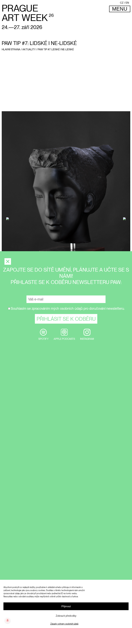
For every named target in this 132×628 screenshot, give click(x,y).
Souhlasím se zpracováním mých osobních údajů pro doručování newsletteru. (68, 308)
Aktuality (29, 49)
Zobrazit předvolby (66, 615)
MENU (119, 9)
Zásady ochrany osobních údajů (64, 624)
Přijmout (66, 606)
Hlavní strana (11, 49)
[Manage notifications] (7, 620)
